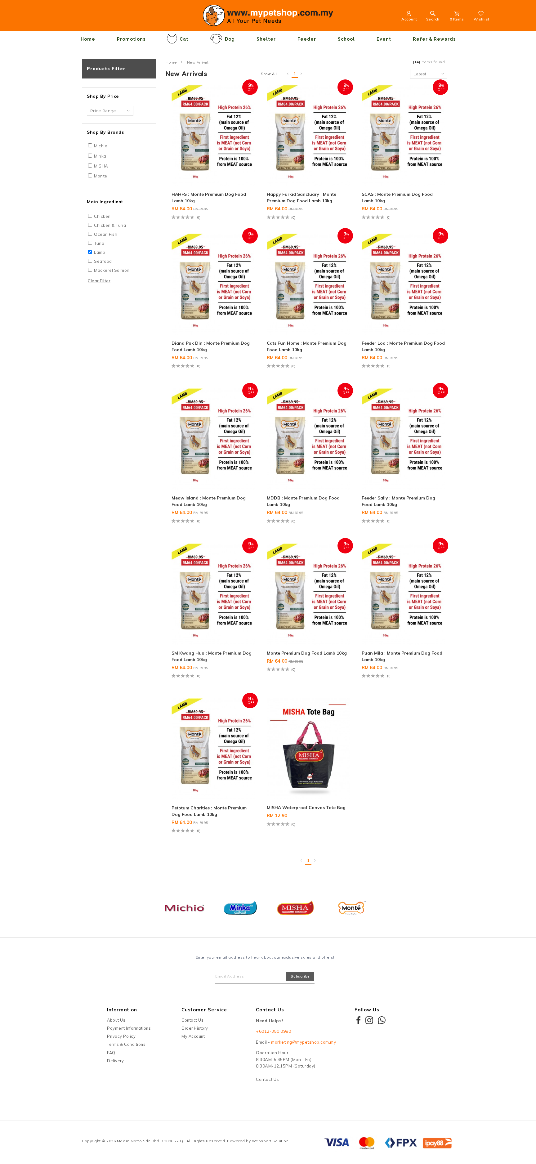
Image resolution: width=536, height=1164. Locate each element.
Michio (100, 145)
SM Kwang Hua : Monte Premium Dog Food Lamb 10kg (212, 656)
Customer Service (204, 1010)
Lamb (99, 252)
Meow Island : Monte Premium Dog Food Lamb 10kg (209, 501)
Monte (100, 175)
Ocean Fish (105, 234)
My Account (193, 1036)
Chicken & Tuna (110, 225)
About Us (116, 1020)
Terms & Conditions (126, 1044)
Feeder (306, 39)
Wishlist (481, 19)
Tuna (99, 243)
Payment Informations (129, 1028)
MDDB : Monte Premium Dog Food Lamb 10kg (303, 501)
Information (122, 1010)
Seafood (103, 261)
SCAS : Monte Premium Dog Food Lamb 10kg (397, 197)
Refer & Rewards (434, 39)
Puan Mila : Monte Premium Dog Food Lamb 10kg (402, 656)
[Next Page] (301, 74)
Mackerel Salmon (112, 270)
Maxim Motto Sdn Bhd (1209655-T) (150, 1141)
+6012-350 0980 (273, 1031)
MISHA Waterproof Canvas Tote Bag (306, 807)
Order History (194, 1028)
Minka (100, 156)
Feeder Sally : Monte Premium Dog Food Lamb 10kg (398, 501)
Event (384, 39)
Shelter (266, 39)
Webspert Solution (270, 1141)
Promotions (131, 39)
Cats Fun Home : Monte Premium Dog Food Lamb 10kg (306, 346)
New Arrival (197, 62)
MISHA (101, 165)
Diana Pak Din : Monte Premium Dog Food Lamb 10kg (211, 346)
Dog (230, 39)
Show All (269, 74)
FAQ (111, 1052)
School (346, 39)
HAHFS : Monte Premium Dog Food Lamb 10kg (209, 197)
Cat (184, 39)
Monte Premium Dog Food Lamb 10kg (307, 653)
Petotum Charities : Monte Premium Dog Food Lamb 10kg (209, 811)
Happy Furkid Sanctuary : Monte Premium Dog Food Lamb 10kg (301, 197)
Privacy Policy (121, 1036)
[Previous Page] (288, 74)
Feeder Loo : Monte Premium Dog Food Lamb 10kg (403, 346)
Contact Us (192, 1020)
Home (88, 39)
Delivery (115, 1060)
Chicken (102, 216)
